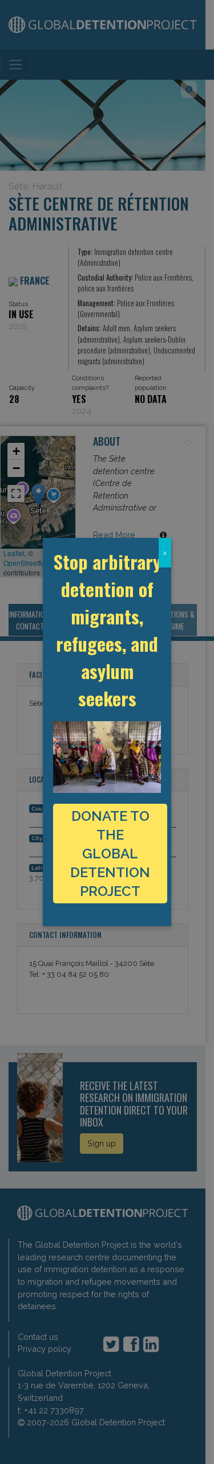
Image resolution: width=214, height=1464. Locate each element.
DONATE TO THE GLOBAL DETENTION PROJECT (110, 853)
